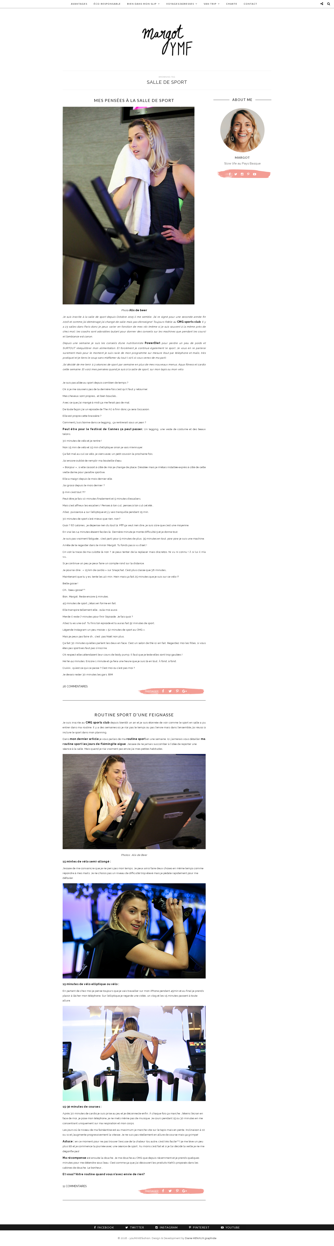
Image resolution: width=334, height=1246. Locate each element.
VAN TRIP (210, 3)
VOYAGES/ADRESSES (180, 3)
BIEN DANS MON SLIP (142, 3)
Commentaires (75, 686)
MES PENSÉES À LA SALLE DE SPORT (134, 100)
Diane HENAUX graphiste (200, 1238)
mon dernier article (84, 738)
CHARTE (231, 3)
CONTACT (250, 3)
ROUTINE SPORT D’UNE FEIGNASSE (134, 714)
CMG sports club (97, 722)
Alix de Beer (139, 855)
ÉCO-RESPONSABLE (107, 3)
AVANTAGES (79, 3)
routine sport (136, 738)
